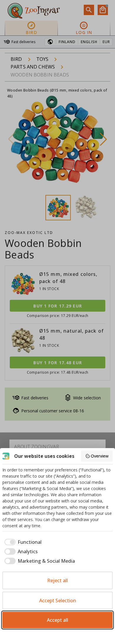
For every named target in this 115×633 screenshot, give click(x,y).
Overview (100, 456)
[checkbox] (22, 542)
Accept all (57, 620)
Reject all (57, 580)
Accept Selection (57, 600)
